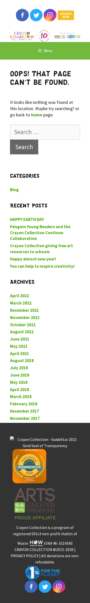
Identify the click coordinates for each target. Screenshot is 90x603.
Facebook (22, 15)
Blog (14, 189)
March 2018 (21, 396)
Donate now (66, 15)
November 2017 (25, 418)
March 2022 (21, 303)
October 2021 (23, 325)
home (36, 115)
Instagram (50, 15)
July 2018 (19, 368)
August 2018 (22, 360)
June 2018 (19, 375)
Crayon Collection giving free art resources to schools (41, 248)
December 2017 (24, 411)
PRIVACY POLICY (24, 555)
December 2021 (24, 310)
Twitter (36, 15)
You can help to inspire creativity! (42, 266)
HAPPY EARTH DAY (27, 219)
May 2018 (19, 382)
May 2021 (19, 346)
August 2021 (22, 332)
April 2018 (19, 389)
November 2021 (25, 317)
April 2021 (19, 353)
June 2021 (19, 339)
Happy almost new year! (33, 259)
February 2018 (23, 404)
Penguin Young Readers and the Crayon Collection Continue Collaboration (40, 232)
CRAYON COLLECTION (33, 549)
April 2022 (19, 295)
